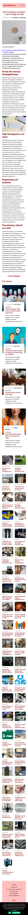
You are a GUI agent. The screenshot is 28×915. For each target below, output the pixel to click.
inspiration (23, 17)
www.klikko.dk (15, 895)
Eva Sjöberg (15, 17)
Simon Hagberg (18, 388)
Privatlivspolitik (16, 912)
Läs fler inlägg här (14, 276)
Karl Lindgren (17, 304)
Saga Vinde (17, 346)
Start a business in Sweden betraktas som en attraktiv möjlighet (14, 51)
